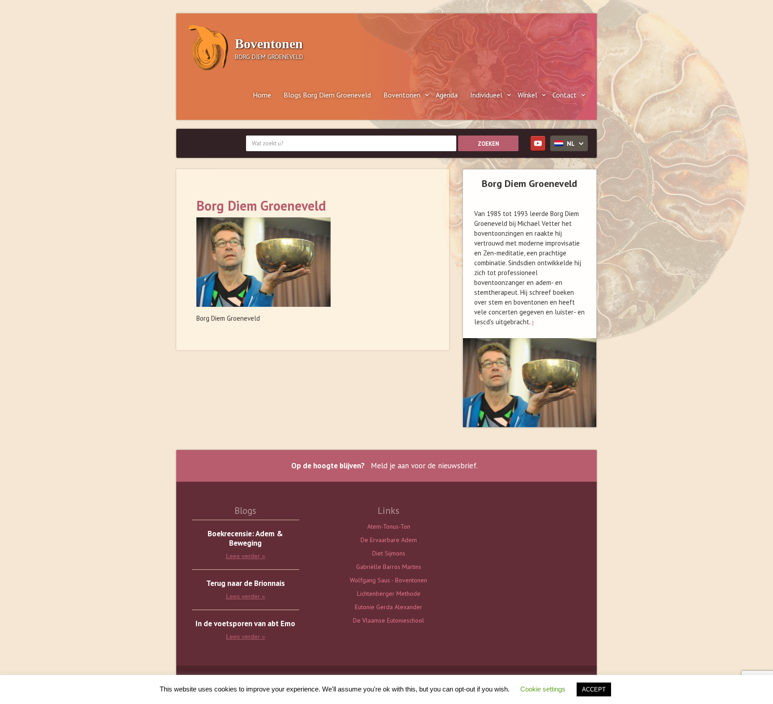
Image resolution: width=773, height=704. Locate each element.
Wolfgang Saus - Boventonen (388, 580)
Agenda (447, 94)
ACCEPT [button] (594, 689)
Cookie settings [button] (542, 689)
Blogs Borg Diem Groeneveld (327, 94)
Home (262, 94)
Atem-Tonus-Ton (388, 526)
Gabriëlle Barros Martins (388, 567)
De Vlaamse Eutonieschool (388, 620)
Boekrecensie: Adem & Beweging (245, 538)
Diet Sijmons (388, 553)
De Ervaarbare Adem (389, 540)
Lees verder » (245, 556)
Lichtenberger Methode (388, 593)
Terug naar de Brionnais (245, 583)
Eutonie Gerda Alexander (388, 607)
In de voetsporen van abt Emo (245, 623)
